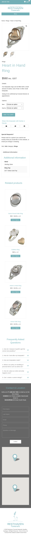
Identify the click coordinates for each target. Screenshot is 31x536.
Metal (3, 104)
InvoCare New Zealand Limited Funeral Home (15, 532)
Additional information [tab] (10, 152)
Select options (15, 220)
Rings (7, 21)
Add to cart (8, 114)
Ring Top (4, 108)
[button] (26, 26)
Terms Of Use (22, 531)
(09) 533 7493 (14, 392)
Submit (16, 441)
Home (3, 21)
